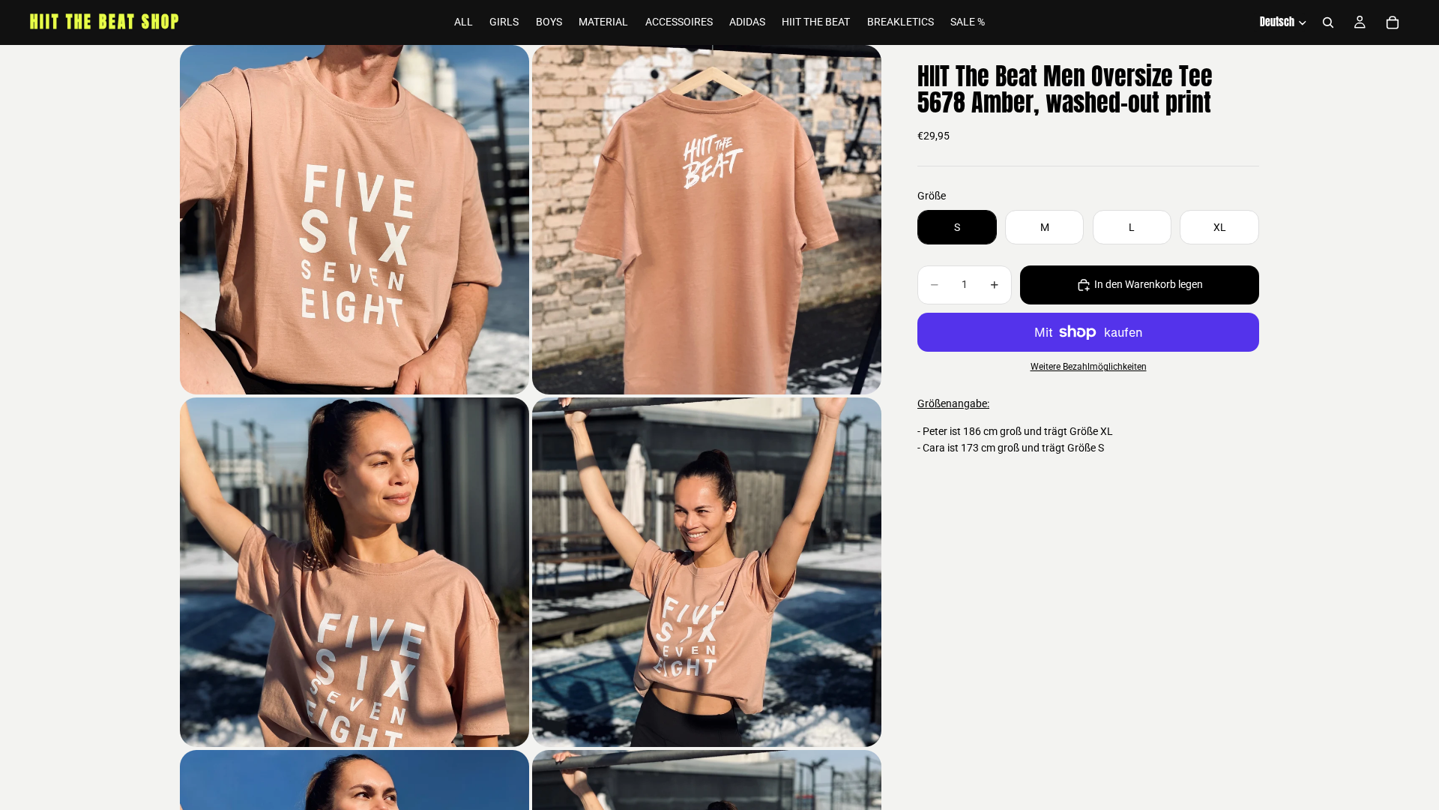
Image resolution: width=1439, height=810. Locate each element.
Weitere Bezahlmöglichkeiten (1089, 367)
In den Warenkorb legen (1148, 284)
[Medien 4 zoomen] (706, 572)
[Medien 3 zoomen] (354, 572)
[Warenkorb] (1392, 22)
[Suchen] (1328, 22)
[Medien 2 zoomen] (706, 219)
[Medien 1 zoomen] (354, 219)
